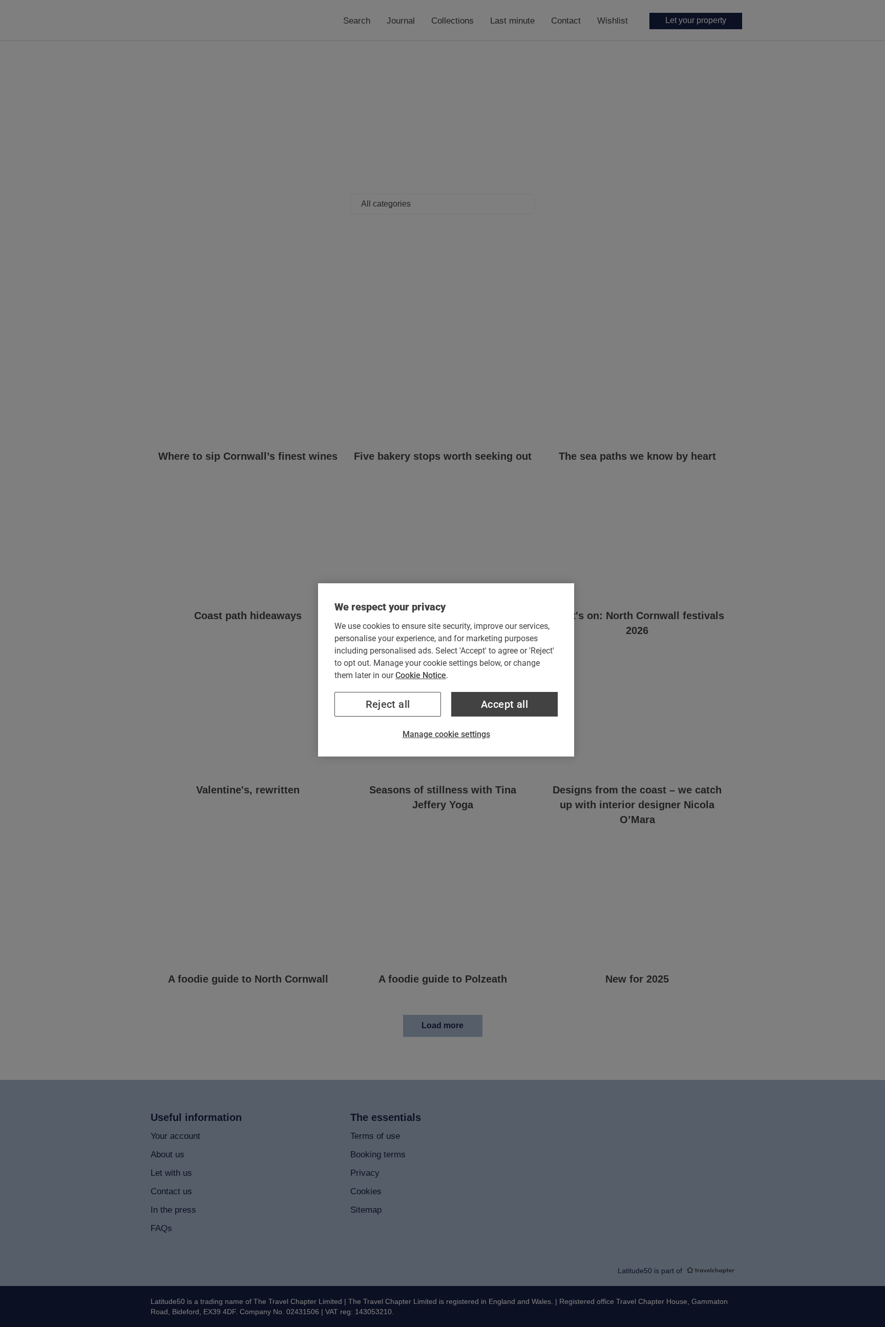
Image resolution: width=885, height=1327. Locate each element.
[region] (446, 670)
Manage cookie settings (446, 734)
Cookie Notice (420, 675)
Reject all (388, 704)
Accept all (504, 704)
